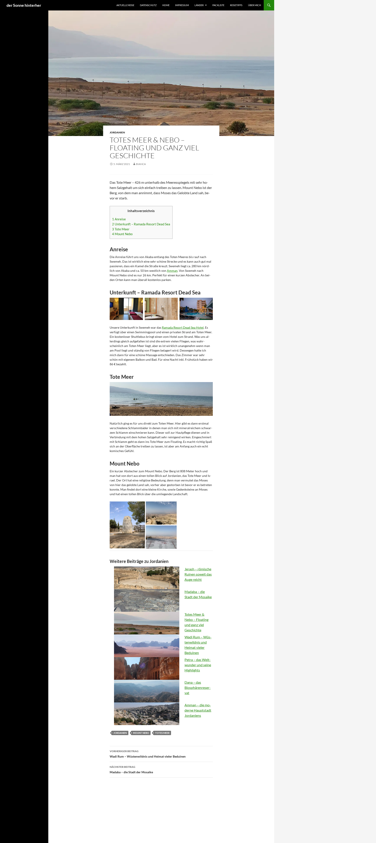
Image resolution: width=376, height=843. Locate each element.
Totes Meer (162, 732)
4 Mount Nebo (122, 234)
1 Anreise (119, 219)
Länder (199, 5)
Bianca (141, 164)
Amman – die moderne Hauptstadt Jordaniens (198, 710)
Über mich (254, 5)
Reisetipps (236, 5)
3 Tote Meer (120, 229)
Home (166, 5)
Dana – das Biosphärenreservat (198, 687)
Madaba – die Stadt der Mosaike (131, 769)
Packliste (218, 5)
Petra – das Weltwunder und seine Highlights (198, 665)
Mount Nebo (141, 732)
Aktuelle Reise (125, 5)
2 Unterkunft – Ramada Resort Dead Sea (141, 224)
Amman (172, 270)
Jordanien (117, 132)
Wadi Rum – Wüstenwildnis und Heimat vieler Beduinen (148, 754)
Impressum (182, 5)
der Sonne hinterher (24, 5)
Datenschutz (148, 5)
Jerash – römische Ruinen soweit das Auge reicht (198, 574)
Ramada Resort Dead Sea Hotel (183, 327)
